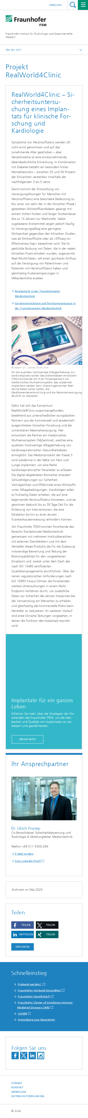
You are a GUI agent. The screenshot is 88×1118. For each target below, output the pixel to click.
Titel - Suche (73, 5)
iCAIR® (22, 1013)
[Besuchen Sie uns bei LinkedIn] (32, 1055)
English (55, 5)
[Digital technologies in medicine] (44, 340)
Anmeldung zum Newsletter (36, 1019)
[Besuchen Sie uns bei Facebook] (15, 1055)
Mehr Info (27, 739)
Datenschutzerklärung (28, 1096)
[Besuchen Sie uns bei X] (23, 1055)
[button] (22, 925)
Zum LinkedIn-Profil (28, 861)
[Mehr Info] (44, 664)
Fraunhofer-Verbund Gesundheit (39, 990)
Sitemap (16, 1083)
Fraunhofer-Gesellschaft (34, 996)
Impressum (18, 1092)
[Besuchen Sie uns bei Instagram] (40, 1055)
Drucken (23, 946)
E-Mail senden (24, 853)
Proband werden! (30, 984)
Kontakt (17, 1087)
